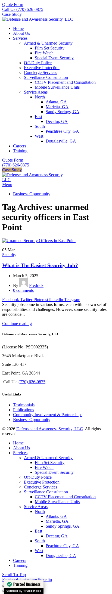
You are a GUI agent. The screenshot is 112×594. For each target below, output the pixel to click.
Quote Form (12, 4)
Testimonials (24, 405)
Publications (23, 409)
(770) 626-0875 (15, 165)
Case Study (12, 14)
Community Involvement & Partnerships (47, 414)
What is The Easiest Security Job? (40, 265)
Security (9, 254)
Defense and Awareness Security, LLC (49, 428)
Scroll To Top (14, 574)
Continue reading (17, 323)
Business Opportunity (31, 419)
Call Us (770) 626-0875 (22, 9)
